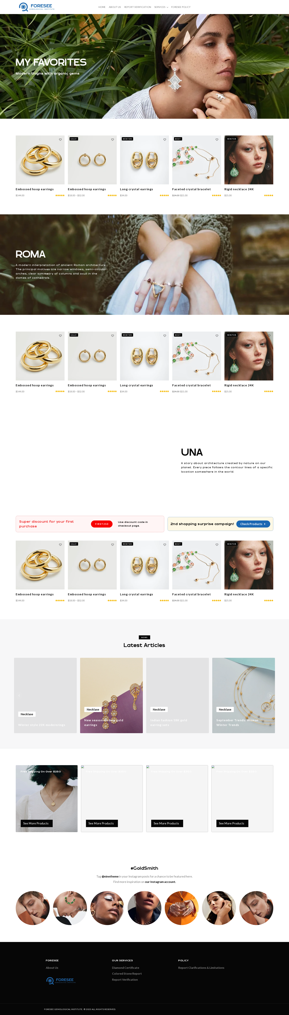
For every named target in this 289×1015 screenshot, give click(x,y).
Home (102, 7)
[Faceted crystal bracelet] (92, 159)
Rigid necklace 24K (135, 189)
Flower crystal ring (239, 189)
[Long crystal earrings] (40, 159)
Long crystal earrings (32, 189)
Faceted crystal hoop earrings (195, 189)
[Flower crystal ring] (248, 159)
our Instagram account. (160, 882)
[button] (20, 166)
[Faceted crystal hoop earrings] (196, 159)
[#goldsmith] (33, 908)
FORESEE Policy (180, 7)
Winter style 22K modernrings (41, 725)
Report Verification (137, 7)
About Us (115, 7)
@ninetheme (110, 876)
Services (159, 7)
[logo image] (37, 6)
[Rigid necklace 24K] (144, 159)
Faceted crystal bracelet (87, 189)
